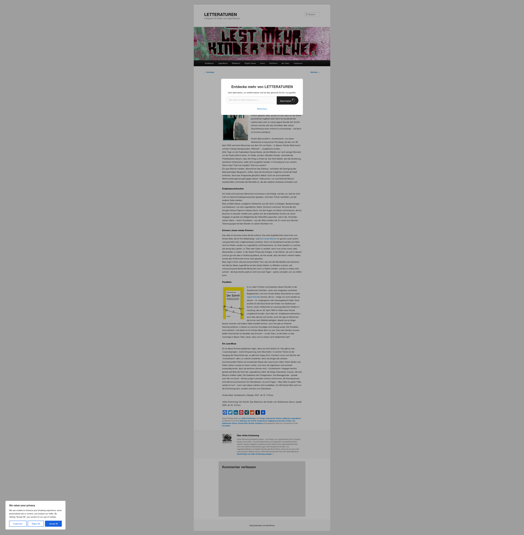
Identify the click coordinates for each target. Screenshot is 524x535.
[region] (35, 515)
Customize (17, 523)
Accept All (53, 523)
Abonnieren (286, 100)
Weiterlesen (262, 108)
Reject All (36, 523)
